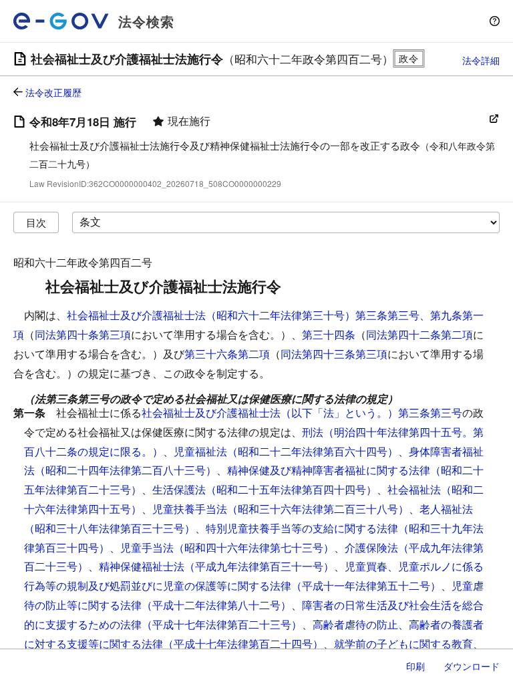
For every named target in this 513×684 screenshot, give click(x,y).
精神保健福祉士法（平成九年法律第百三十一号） (216, 566)
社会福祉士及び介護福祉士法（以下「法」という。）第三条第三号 (302, 412)
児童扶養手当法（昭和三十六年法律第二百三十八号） (280, 508)
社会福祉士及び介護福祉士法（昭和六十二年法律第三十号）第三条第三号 (243, 315)
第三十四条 (328, 334)
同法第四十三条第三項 (334, 353)
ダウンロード (472, 666)
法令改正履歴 (53, 92)
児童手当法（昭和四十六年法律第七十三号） (227, 547)
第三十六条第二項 (227, 353)
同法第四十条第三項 (83, 334)
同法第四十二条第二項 (419, 334)
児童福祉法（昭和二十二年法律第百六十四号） (286, 451)
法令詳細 (481, 60)
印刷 (415, 666)
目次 (36, 222)
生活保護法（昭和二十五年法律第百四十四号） (264, 489)
